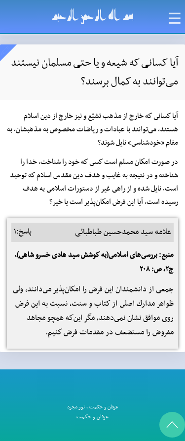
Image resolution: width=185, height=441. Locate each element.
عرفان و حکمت (103, 407)
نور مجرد (76, 407)
